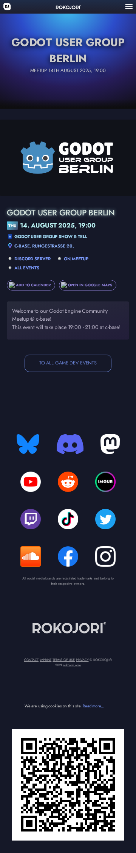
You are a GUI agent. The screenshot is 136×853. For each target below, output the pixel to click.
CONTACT (31, 659)
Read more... (93, 706)
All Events (26, 268)
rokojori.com (72, 664)
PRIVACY (82, 659)
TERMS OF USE (64, 659)
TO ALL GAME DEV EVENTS (68, 363)
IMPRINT (45, 659)
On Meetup (76, 259)
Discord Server (32, 259)
